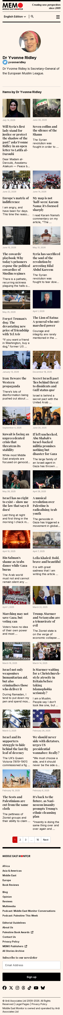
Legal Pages (22, 1004)
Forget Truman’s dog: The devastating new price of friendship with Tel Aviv (16, 326)
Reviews (7, 901)
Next (45, 839)
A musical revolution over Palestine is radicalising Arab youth (45, 506)
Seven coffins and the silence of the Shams (45, 130)
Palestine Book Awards (16, 932)
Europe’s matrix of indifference (16, 200)
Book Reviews (11, 884)
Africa (6, 866)
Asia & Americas (12, 870)
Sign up (31, 977)
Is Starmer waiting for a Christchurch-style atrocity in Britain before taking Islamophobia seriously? (46, 681)
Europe (7, 880)
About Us (8, 927)
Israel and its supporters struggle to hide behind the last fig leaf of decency (15, 745)
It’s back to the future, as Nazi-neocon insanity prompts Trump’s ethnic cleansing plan (45, 806)
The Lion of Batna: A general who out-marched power (46, 321)
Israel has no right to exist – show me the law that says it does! (16, 504)
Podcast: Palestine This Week (20, 915)
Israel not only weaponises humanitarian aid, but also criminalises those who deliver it (15, 679)
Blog (5, 892)
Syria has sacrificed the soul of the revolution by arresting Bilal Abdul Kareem (46, 262)
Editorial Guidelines (14, 922)
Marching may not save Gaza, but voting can (15, 618)
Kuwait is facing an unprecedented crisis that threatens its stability (16, 442)
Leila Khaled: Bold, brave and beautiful (46, 560)
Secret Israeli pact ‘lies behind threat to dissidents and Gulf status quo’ (46, 384)
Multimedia (9, 906)
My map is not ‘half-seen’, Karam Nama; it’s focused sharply (45, 204)
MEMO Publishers (13, 946)
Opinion (7, 896)
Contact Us (9, 936)
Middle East (9, 875)
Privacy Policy (11, 941)
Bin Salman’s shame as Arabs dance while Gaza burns (15, 563)
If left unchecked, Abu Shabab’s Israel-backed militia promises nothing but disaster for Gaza (45, 444)
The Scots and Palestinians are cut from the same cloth (15, 803)
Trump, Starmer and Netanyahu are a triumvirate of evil (46, 619)
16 (38, 839)
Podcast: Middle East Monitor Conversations (29, 910)
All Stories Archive (13, 950)
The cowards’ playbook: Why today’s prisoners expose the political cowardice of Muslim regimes (16, 263)
